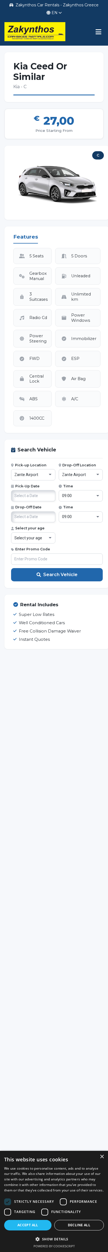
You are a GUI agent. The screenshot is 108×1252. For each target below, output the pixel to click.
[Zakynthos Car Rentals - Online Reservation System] (34, 31)
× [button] (102, 1157)
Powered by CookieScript (54, 1246)
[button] (54, 1239)
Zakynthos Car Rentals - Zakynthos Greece (57, 4)
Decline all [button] (79, 1225)
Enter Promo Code (32, 549)
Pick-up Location (31, 465)
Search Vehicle (60, 574)
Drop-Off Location (79, 465)
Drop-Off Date (28, 507)
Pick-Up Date (27, 486)
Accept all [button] (27, 1225)
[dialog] (54, 1201)
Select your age (30, 528)
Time (68, 486)
